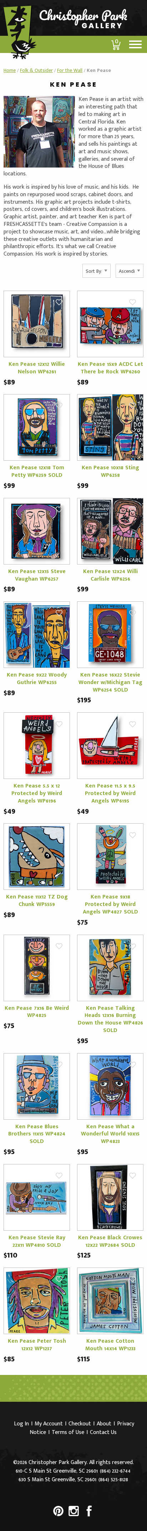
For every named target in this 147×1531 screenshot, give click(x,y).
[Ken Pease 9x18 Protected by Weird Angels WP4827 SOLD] (110, 856)
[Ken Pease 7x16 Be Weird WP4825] (37, 967)
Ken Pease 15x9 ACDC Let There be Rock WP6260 (110, 368)
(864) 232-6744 (115, 1471)
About (104, 1424)
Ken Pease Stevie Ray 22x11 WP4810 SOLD (37, 1241)
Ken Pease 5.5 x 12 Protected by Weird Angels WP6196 (36, 793)
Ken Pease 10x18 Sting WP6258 (110, 471)
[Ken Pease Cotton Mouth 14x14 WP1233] (110, 1300)
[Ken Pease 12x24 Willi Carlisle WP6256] (110, 531)
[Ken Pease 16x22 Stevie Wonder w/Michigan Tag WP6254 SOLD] (110, 634)
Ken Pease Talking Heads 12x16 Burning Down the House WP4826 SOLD (110, 1019)
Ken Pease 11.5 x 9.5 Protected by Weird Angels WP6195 (110, 793)
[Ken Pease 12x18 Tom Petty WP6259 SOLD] (37, 427)
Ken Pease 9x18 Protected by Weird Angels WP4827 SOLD (110, 904)
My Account (49, 1424)
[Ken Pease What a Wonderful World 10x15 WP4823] (110, 1086)
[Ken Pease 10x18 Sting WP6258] (110, 427)
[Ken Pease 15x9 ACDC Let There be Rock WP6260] (110, 324)
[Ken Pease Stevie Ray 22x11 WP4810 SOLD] (37, 1197)
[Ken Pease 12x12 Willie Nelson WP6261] (37, 324)
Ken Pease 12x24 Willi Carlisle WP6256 (110, 575)
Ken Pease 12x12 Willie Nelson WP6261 (37, 368)
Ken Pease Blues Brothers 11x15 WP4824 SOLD (36, 1134)
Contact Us (103, 1432)
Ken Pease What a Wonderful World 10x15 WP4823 (110, 1134)
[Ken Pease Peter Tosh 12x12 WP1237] (37, 1300)
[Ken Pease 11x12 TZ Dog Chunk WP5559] (37, 856)
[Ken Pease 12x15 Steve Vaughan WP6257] (37, 531)
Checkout (80, 1424)
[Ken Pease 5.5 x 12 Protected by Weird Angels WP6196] (37, 745)
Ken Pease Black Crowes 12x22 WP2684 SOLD (110, 1241)
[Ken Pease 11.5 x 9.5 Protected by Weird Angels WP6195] (110, 745)
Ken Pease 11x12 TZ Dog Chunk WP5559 (37, 900)
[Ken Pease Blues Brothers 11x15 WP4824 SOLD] (37, 1086)
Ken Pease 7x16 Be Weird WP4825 (37, 1012)
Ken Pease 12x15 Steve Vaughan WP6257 (37, 575)
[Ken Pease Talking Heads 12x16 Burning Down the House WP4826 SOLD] (110, 967)
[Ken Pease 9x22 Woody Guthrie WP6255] (37, 634)
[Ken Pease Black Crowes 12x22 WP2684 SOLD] (110, 1197)
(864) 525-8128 (113, 1479)
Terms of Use (68, 1432)
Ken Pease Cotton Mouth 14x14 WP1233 (110, 1344)
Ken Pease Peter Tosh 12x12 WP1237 (37, 1344)
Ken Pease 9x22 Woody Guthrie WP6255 (37, 678)
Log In (21, 1424)
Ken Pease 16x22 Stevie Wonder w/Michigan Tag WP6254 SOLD (110, 682)
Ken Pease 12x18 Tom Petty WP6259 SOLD (37, 471)
